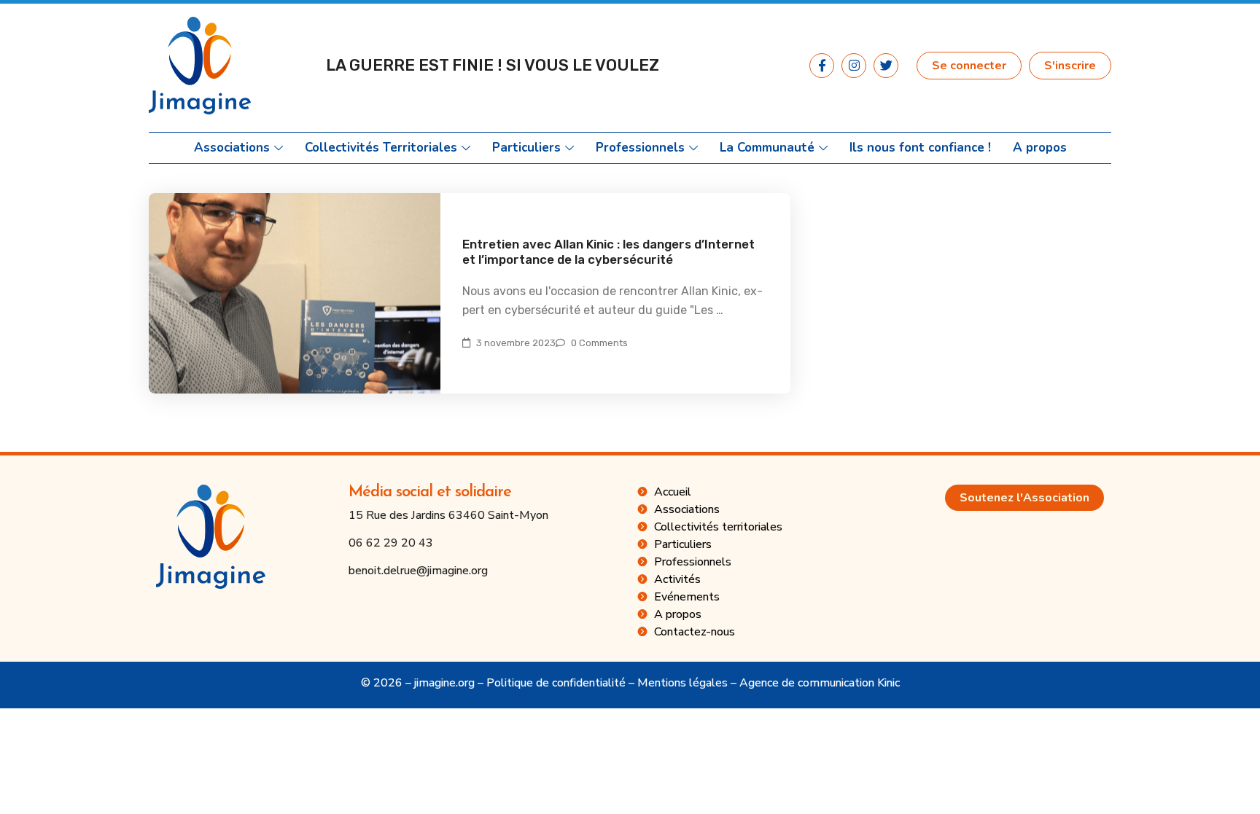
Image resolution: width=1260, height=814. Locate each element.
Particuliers (526, 148)
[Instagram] (853, 65)
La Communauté (767, 148)
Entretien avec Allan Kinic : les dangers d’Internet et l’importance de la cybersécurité (608, 252)
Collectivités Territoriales (381, 148)
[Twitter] (886, 65)
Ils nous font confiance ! (920, 148)
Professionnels (640, 148)
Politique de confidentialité (556, 683)
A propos (1040, 148)
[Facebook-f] (821, 65)
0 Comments (599, 342)
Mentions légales (682, 683)
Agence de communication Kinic (819, 683)
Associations (232, 148)
